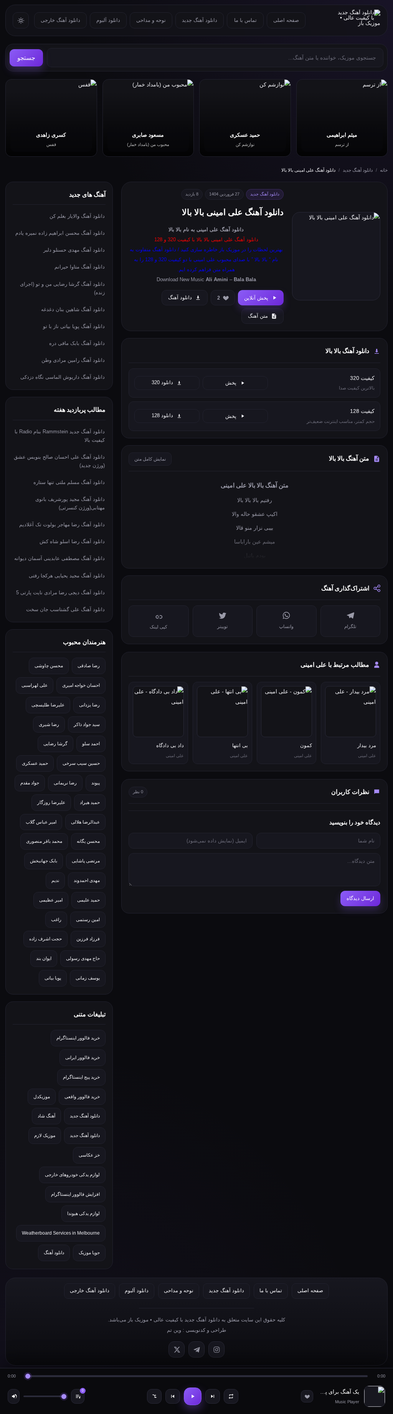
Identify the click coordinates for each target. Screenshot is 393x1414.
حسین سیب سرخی (81, 763)
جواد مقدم (29, 783)
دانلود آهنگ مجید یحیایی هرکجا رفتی (67, 576)
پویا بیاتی (53, 978)
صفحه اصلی (286, 20)
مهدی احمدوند (87, 880)
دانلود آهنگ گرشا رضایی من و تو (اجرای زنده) (62, 288)
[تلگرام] (196, 1349)
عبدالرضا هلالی (85, 822)
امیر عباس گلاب (41, 822)
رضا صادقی (89, 665)
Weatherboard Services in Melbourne (61, 1233)
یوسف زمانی (88, 978)
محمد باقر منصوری (44, 841)
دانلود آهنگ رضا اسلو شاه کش (72, 541)
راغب (56, 919)
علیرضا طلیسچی (47, 705)
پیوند (95, 783)
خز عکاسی (89, 1155)
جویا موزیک (89, 1252)
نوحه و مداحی (151, 20)
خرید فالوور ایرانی (82, 1057)
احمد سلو (91, 743)
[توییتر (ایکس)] (176, 1349)
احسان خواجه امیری (81, 685)
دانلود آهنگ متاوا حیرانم (79, 267)
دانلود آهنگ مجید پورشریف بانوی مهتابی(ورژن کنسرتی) (70, 503)
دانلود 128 (162, 415)
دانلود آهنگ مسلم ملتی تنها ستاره (69, 482)
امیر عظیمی (51, 900)
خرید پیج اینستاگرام (81, 1077)
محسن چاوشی (49, 665)
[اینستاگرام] (216, 1349)
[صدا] (14, 1396)
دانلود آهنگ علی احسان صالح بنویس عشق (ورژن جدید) (59, 461)
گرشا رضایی (55, 743)
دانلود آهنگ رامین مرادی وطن (73, 360)
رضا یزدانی (89, 705)
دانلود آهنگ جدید (199, 20)
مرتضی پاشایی (86, 861)
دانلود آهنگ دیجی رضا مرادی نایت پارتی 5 (60, 592)
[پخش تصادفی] (154, 1396)
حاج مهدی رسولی (83, 958)
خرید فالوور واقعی (82, 1096)
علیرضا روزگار (51, 802)
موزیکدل (41, 1096)
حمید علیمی (88, 900)
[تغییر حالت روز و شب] (21, 20)
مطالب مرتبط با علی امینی (335, 664)
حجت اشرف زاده (45, 939)
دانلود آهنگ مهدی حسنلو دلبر (74, 250)
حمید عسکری (35, 763)
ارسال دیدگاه (360, 898)
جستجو (26, 58)
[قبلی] (172, 1396)
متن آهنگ (258, 316)
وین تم (174, 1330)
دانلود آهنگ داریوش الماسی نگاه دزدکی (62, 377)
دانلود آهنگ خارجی (60, 20)
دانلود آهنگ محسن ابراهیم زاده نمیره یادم (60, 233)
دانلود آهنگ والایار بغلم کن (77, 216)
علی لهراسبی (34, 685)
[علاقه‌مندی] (307, 1396)
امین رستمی (88, 919)
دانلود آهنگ (232, 229)
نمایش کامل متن (150, 459)
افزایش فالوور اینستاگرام (75, 1194)
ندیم (55, 880)
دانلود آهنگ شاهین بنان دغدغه (73, 309)
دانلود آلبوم (108, 20)
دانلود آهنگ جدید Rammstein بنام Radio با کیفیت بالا (60, 436)
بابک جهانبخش (43, 861)
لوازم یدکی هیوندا (83, 1213)
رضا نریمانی (65, 783)
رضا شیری (49, 724)
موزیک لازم (44, 1135)
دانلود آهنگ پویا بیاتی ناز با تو (74, 326)
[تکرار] (231, 1396)
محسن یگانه (88, 841)
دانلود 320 (162, 382)
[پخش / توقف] (192, 1396)
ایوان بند (43, 958)
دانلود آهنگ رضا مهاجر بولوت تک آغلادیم (62, 524)
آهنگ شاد (46, 1116)
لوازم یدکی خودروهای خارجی (72, 1174)
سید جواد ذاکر (87, 724)
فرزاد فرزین (88, 939)
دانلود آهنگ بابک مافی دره (77, 343)
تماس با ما (245, 20)
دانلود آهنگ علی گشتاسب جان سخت (65, 609)
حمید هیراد (90, 802)
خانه (384, 170)
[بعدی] (212, 1396)
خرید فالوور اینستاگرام (78, 1038)
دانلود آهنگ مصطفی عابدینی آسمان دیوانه (59, 558)
